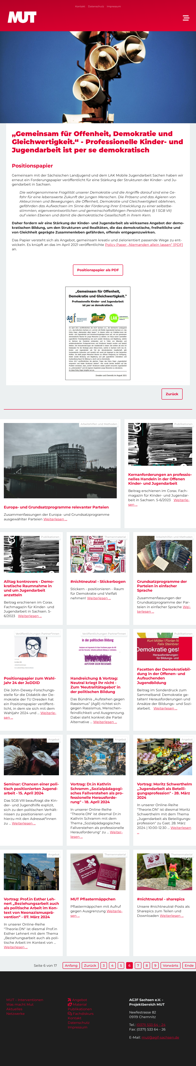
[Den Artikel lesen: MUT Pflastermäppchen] (98, 871)
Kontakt (80, 6)
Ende (189, 965)
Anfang (71, 965)
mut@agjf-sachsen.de (160, 1037)
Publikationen (80, 1009)
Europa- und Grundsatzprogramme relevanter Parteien (56, 507)
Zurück (172, 394)
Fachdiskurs (83, 1014)
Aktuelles (14, 1009)
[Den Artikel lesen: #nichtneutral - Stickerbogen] (98, 554)
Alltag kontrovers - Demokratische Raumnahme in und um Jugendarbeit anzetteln (29, 588)
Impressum (114, 6)
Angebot (79, 1000)
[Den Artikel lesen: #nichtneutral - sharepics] (164, 871)
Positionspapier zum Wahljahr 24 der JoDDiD (30, 680)
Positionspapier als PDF (98, 270)
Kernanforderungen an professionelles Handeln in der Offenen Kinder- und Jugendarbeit (160, 479)
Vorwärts (170, 965)
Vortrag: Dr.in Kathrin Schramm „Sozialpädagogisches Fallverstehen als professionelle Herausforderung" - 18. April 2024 (96, 793)
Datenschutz (96, 6)
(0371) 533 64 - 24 (151, 1025)
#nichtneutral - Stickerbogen (98, 581)
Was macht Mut (19, 1004)
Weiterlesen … (55, 519)
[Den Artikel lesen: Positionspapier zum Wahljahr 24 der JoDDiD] (31, 651)
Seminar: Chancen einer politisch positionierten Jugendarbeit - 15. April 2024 (31, 788)
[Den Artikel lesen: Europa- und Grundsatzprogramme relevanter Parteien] (60, 460)
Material (80, 1004)
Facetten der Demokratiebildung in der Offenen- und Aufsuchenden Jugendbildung (164, 676)
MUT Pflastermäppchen (92, 899)
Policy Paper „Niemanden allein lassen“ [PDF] (144, 245)
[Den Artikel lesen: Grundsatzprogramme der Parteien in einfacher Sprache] (164, 554)
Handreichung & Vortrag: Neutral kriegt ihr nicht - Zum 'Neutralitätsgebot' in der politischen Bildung (95, 685)
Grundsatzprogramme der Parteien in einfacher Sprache (162, 586)
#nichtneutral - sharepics (161, 899)
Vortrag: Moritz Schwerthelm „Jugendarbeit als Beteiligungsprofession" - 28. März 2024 (164, 791)
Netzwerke (15, 1014)
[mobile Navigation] (186, 18)
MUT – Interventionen (24, 1000)
